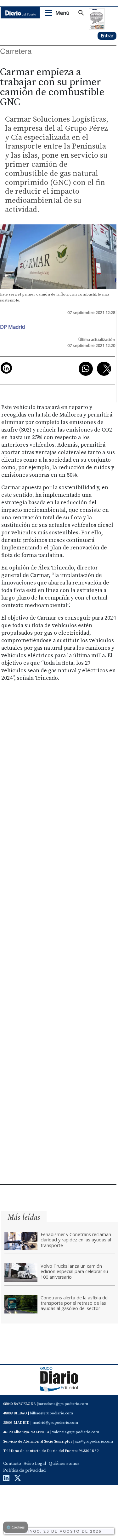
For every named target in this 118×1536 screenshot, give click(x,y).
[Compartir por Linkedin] (6, 368)
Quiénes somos (64, 1463)
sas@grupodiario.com (94, 1441)
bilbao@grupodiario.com (51, 1413)
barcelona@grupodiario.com (63, 1404)
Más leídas (24, 1217)
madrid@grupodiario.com (55, 1422)
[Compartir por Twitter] (104, 369)
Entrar (107, 36)
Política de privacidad (24, 1470)
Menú (62, 12)
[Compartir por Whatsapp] (86, 369)
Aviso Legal (35, 1463)
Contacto (12, 1463)
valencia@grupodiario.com (75, 1432)
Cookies (15, 1527)
